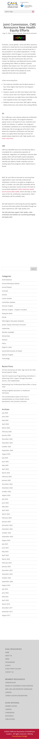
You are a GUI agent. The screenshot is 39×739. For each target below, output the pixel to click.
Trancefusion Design (19, 736)
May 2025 (5, 465)
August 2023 (6, 540)
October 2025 (6, 447)
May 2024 (5, 507)
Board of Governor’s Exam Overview (19, 686)
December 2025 (7, 439)
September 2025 (7, 450)
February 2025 (7, 476)
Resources (9, 716)
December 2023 (7, 525)
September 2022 (7, 581)
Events (8, 665)
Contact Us (9, 672)
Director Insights (7, 306)
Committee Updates (8, 302)
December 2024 (7, 484)
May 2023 (5, 551)
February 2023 (7, 563)
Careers (8, 692)
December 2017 (7, 608)
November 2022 (7, 574)
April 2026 (5, 424)
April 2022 (5, 600)
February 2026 (7, 432)
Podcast (4, 340)
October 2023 (6, 533)
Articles (4, 295)
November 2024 (7, 488)
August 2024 (6, 495)
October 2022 (6, 578)
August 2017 (6, 615)
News (7, 659)
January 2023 (6, 566)
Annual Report (7, 287)
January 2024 (6, 522)
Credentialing (10, 682)
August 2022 (6, 585)
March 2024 (6, 514)
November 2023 (7, 529)
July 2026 (5, 413)
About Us (8, 655)
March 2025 (6, 473)
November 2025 (7, 443)
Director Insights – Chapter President (14, 310)
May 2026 (5, 420)
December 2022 (7, 570)
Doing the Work (7, 313)
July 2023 (5, 544)
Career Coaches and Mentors (16, 695)
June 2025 (5, 462)
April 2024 (5, 510)
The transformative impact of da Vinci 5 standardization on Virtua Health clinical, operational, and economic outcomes (16, 399)
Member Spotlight (8, 332)
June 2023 (5, 548)
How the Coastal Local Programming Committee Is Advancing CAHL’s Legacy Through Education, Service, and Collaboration (18, 378)
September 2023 (7, 537)
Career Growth (7, 298)
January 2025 (6, 480)
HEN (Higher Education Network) (13, 321)
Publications (10, 719)
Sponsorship (10, 662)
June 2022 (5, 593)
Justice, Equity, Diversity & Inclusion (25, 33)
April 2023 (5, 555)
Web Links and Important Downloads (18, 689)
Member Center (11, 706)
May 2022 (5, 597)
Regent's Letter (7, 347)
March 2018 (6, 604)
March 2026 (6, 428)
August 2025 (6, 454)
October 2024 (6, 491)
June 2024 (5, 503)
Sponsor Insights (7, 355)
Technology (6, 358)
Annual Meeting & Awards (11, 283)
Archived (5, 291)
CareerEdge (9, 712)
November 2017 (7, 612)
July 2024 (5, 499)
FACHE (4, 317)
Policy (4, 343)
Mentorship (6, 336)
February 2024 (7, 518)
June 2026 (5, 416)
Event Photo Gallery (13, 669)
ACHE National (7, 280)
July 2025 (5, 458)
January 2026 (6, 435)
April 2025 (5, 469)
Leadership (6, 328)
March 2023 (6, 559)
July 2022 (5, 589)
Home (7, 652)
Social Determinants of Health (12, 351)
